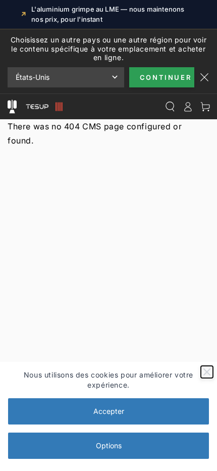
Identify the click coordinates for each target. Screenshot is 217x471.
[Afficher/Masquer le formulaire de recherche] (170, 107)
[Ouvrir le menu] (12, 106)
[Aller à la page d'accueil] (43, 106)
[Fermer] (207, 372)
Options (109, 445)
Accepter (108, 411)
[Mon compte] (187, 107)
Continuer (165, 77)
